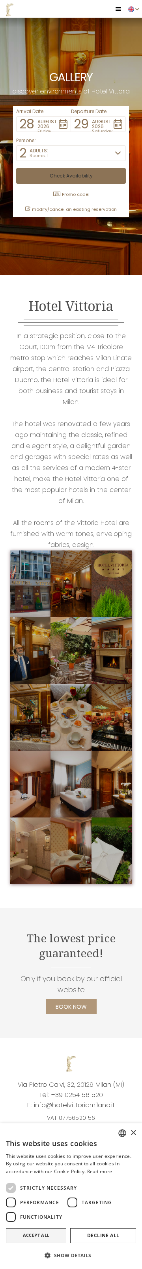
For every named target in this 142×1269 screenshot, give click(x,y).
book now (71, 1007)
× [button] (133, 1133)
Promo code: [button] (75, 194)
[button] (118, 9)
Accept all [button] (36, 1235)
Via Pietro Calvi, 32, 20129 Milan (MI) (71, 1084)
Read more (99, 1171)
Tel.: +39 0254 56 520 (71, 1094)
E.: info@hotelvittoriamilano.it (71, 1105)
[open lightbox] (30, 583)
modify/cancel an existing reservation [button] (74, 209)
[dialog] (71, 1196)
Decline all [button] (103, 1235)
